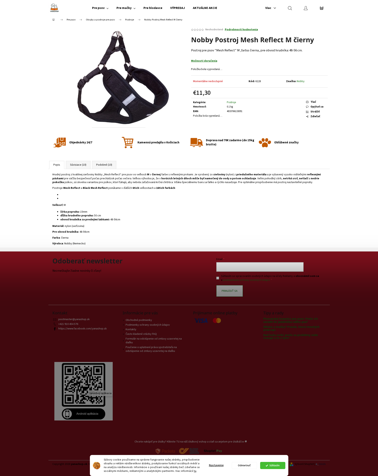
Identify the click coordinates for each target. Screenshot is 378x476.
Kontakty (131, 329)
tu (195, 471)
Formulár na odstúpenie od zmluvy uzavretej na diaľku (154, 341)
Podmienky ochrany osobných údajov (148, 325)
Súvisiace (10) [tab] (78, 165)
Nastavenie (216, 465)
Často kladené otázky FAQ (141, 334)
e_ (317, 464)
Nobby (301, 81)
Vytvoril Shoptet (304, 464)
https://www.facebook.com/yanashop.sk (82, 329)
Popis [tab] (56, 165)
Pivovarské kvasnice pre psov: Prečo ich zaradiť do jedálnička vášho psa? (290, 320)
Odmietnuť (244, 465)
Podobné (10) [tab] (104, 165)
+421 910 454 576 (68, 324)
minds (322, 464)
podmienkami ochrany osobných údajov (246, 280)
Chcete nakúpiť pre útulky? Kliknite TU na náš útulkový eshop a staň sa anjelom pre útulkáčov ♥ (191, 442)
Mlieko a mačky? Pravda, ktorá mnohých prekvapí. (291, 328)
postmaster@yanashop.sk (74, 319)
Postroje (231, 102)
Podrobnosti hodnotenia (241, 30)
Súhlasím (274, 465)
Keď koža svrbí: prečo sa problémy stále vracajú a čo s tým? (290, 336)
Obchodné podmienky (139, 320)
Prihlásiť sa (230, 291)
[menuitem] (100, 8)
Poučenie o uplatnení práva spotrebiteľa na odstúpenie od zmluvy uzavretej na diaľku (151, 349)
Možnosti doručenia (204, 61)
